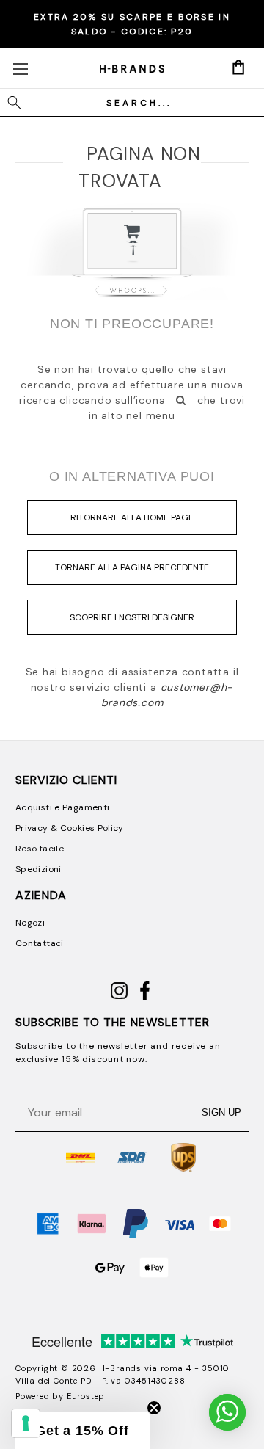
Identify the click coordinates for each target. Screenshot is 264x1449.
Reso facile (39, 848)
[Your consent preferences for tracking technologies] (26, 1423)
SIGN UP (221, 1112)
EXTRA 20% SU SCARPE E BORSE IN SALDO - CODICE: (132, 24)
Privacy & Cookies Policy (69, 828)
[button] (82, 1430)
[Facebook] (145, 997)
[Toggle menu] (20, 68)
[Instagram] (119, 997)
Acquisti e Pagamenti (62, 807)
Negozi (30, 923)
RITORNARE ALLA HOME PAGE (132, 517)
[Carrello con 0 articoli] (238, 67)
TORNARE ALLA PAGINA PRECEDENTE (132, 567)
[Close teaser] (154, 1408)
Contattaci (39, 943)
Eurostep (86, 1396)
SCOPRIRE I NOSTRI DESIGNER (132, 617)
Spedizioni (38, 869)
